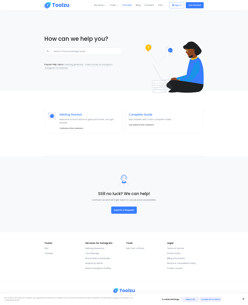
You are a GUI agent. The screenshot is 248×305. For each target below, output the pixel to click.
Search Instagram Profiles (98, 268)
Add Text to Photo (135, 248)
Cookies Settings (170, 299)
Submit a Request (124, 210)
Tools (113, 5)
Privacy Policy (174, 253)
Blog (138, 5)
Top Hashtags (92, 253)
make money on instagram (99, 64)
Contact (149, 5)
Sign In (178, 5)
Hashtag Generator (94, 248)
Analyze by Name (94, 263)
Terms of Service (175, 248)
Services (98, 5)
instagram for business (56, 67)
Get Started (195, 5)
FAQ (160, 5)
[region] (124, 299)
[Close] (243, 299)
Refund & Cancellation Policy (181, 263)
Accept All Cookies (210, 299)
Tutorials (127, 5)
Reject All (190, 299)
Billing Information (176, 258)
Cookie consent (175, 268)
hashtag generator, (74, 64)
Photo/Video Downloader (97, 258)
